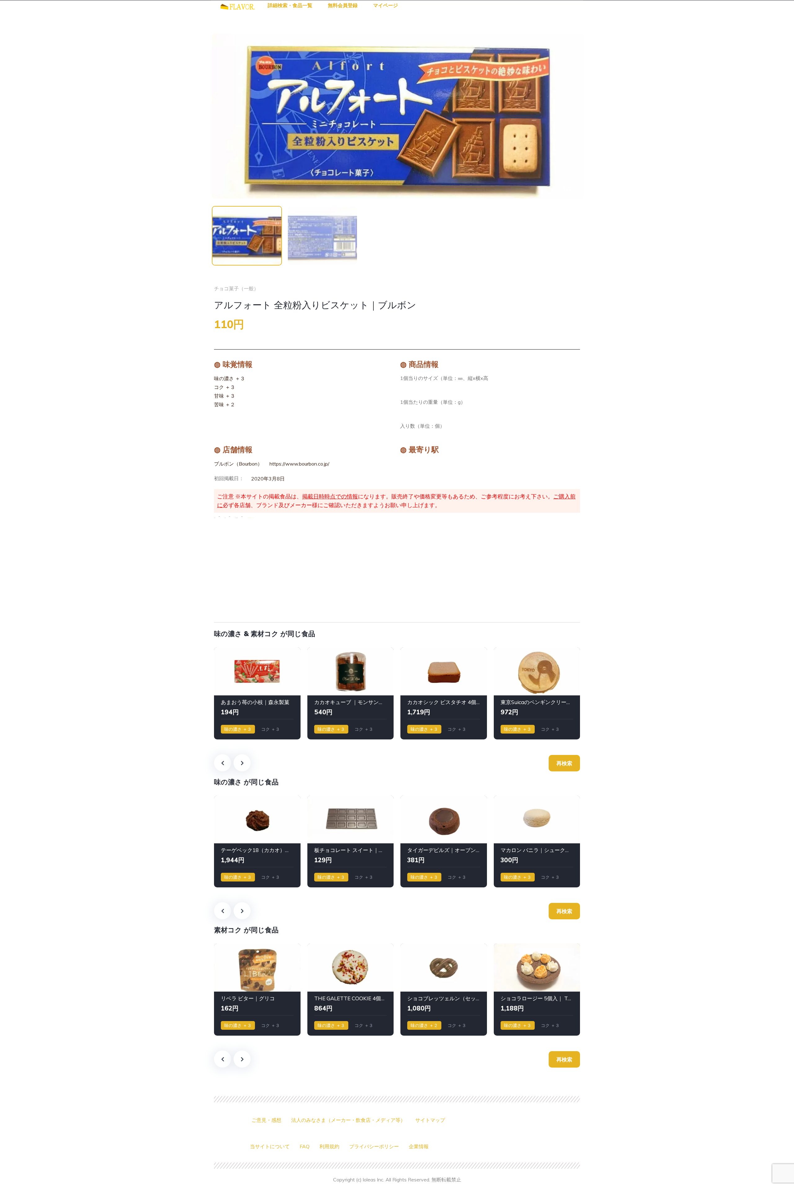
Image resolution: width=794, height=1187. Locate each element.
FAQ (305, 1146)
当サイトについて (270, 1146)
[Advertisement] (397, 568)
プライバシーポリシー (374, 1146)
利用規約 (329, 1146)
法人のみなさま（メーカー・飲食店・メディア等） (348, 1120)
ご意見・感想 (266, 1120)
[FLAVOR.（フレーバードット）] (237, 6)
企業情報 (419, 1146)
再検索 (564, 763)
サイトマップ (430, 1120)
